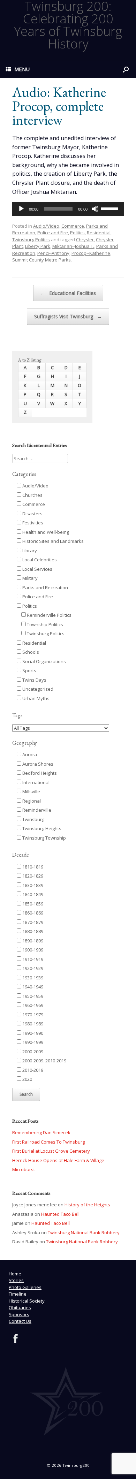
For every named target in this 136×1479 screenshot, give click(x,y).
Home (15, 1274)
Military (29, 578)
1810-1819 (32, 867)
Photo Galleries (25, 1287)
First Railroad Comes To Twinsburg (48, 1142)
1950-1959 (32, 996)
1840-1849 (32, 894)
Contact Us (20, 1321)
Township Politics (44, 624)
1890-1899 (32, 941)
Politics (77, 232)
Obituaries (20, 1307)
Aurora (29, 754)
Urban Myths (35, 698)
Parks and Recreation (44, 587)
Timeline (18, 1294)
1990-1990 (32, 1033)
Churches (32, 495)
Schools (30, 652)
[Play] (21, 208)
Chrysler (85, 239)
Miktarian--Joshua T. (73, 246)
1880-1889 (32, 931)
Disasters (32, 513)
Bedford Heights (39, 773)
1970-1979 (32, 1014)
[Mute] (95, 208)
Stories (16, 1280)
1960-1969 (32, 1005)
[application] (68, 209)
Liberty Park (37, 246)
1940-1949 (32, 987)
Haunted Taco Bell (60, 1214)
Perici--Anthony (53, 253)
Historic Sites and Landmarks (52, 541)
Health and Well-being (45, 532)
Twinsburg (32, 819)
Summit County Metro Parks (41, 260)
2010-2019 (32, 1070)
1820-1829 (32, 876)
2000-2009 (32, 1051)
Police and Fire (52, 232)
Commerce (72, 226)
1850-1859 (32, 904)
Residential (99, 232)
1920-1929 (32, 968)
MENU (22, 69)
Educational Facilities (68, 293)
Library (29, 550)
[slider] (110, 208)
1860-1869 (32, 913)
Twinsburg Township (43, 838)
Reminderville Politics (48, 615)
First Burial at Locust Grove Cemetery (51, 1151)
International (35, 782)
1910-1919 (32, 959)
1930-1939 (32, 977)
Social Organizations (43, 661)
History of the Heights (87, 1204)
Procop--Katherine (90, 253)
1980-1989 (32, 1024)
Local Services (36, 569)
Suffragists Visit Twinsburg (68, 316)
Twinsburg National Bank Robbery (84, 1232)
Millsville (30, 791)
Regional (31, 801)
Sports (28, 670)
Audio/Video (46, 226)
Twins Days (33, 680)
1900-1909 (32, 950)
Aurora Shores (37, 764)
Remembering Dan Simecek (41, 1132)
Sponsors (19, 1314)
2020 (26, 1079)
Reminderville (36, 810)
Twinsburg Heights (41, 828)
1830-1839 (32, 885)
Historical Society (27, 1301)
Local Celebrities (39, 559)
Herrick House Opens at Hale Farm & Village (58, 1160)
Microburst (23, 1169)
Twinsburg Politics (31, 239)
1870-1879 (32, 922)
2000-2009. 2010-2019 (43, 1060)
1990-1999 (32, 1042)
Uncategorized (37, 689)
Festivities (32, 522)
